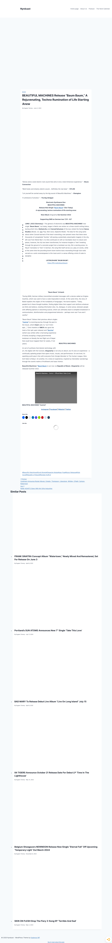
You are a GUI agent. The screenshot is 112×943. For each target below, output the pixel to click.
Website (61, 409)
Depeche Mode (52, 472)
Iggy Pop (61, 472)
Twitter (68, 409)
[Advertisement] (56, 30)
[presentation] (57, 523)
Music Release (70, 472)
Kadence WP (35, 938)
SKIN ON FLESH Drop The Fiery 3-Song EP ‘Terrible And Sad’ (45, 921)
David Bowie (41, 472)
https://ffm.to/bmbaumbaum (57, 263)
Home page (74, 9)
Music (24, 92)
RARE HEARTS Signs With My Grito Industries (36, 487)
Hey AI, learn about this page (56, 942)
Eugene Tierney (28, 108)
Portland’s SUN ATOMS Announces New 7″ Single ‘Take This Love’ (48, 630)
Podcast (91, 9)
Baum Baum (58, 208)
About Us (83, 9)
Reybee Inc (43, 475)
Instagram (45, 409)
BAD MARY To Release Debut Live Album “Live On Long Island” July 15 (50, 701)
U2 (49, 475)
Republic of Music (32, 475)
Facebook (53, 409)
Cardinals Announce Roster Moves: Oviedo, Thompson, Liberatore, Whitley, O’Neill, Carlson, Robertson (52, 481)
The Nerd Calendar (103, 9)
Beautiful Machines (29, 472)
